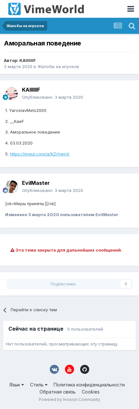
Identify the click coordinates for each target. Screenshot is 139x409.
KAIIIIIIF (27, 60)
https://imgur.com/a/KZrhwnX (40, 153)
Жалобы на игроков (58, 66)
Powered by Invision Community (69, 399)
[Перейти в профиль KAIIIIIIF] (11, 93)
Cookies (91, 391)
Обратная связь (57, 391)
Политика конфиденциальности (89, 384)
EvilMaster (36, 183)
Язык (15, 384)
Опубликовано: (52, 97)
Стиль (37, 384)
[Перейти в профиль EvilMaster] (11, 186)
